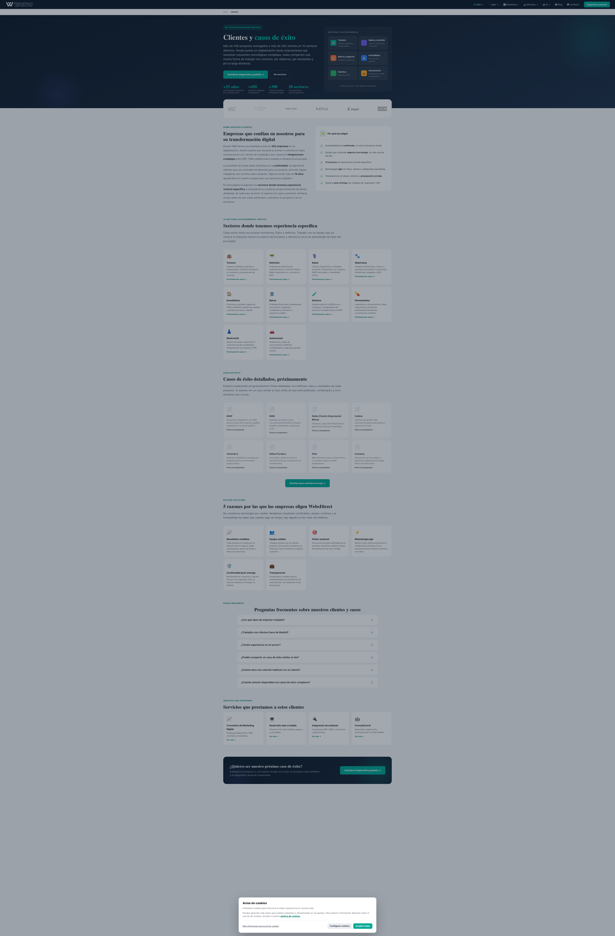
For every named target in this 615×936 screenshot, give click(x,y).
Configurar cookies (339, 926)
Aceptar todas (363, 926)
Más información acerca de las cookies (261, 926)
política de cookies (290, 916)
